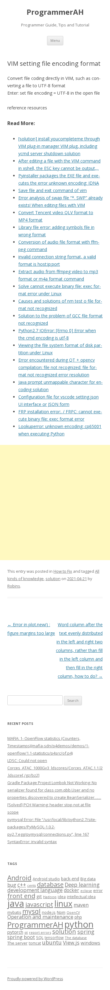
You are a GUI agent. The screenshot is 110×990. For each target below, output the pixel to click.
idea (62, 896)
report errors (40, 932)
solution (53, 578)
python (79, 924)
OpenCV (73, 912)
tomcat (35, 943)
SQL (39, 937)
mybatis (14, 912)
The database (76, 937)
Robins (13, 586)
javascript (39, 904)
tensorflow (54, 937)
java (15, 903)
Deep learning (82, 884)
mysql (31, 911)
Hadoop (50, 896)
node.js (49, 912)
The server (17, 943)
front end (21, 895)
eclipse (86, 890)
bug (11, 885)
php (78, 917)
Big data (88, 879)
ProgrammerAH (55, 12)
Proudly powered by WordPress (35, 978)
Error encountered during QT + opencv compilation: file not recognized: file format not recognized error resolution (57, 367)
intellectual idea (81, 896)
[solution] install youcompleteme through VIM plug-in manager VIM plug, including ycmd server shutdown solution (59, 146)
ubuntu (52, 942)
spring (85, 931)
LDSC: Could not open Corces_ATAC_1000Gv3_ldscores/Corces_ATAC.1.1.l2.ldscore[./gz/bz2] (55, 768)
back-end (70, 879)
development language (35, 890)
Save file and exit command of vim (52, 190)
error (98, 890)
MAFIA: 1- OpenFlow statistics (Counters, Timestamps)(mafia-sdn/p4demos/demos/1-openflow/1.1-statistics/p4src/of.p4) (48, 746)
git (39, 896)
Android (19, 878)
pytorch (15, 932)
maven (81, 905)
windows (90, 943)
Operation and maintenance (40, 916)
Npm (61, 912)
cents (31, 885)
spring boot (21, 937)
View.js (71, 942)
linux (63, 903)
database (50, 884)
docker (71, 890)
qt (26, 932)
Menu (55, 40)
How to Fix (62, 571)
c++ (21, 884)
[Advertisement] (55, 502)
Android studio (46, 879)
